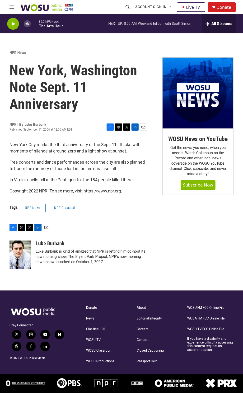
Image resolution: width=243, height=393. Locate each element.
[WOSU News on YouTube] (198, 93)
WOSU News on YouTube (198, 138)
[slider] (35, 23)
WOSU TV (93, 340)
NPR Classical (64, 208)
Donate (223, 7)
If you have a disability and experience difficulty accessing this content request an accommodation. (210, 344)
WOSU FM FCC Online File (205, 307)
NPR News (17, 52)
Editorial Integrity (149, 318)
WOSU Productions (100, 361)
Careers (143, 329)
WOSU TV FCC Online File (205, 329)
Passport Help (147, 361)
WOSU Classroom (99, 350)
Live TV (193, 7)
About (141, 307)
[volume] (27, 24)
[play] (13, 24)
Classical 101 (96, 329)
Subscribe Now (198, 185)
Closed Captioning (150, 350)
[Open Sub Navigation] (170, 7)
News (90, 318)
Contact (143, 340)
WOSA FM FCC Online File (206, 318)
